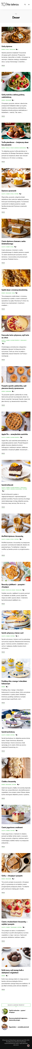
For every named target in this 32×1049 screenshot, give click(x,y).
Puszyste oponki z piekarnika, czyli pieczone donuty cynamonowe (14, 387)
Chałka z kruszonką (9, 781)
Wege (13, 293)
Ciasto (4, 194)
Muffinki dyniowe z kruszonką (12, 536)
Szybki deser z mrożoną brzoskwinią (14, 290)
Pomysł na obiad (10, 590)
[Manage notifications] (28, 1045)
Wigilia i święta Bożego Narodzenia (16, 148)
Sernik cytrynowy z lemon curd (12, 633)
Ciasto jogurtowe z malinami (12, 827)
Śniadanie (12, 49)
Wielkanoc (23, 340)
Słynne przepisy (15, 340)
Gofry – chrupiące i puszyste (12, 875)
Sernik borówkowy (8, 732)
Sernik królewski (7, 485)
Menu (28, 4)
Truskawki (13, 927)
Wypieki (17, 194)
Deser (3, 49)
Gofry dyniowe (7, 46)
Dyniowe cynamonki (9, 191)
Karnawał (8, 391)
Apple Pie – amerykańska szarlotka (15, 434)
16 (18, 636)
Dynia (7, 49)
